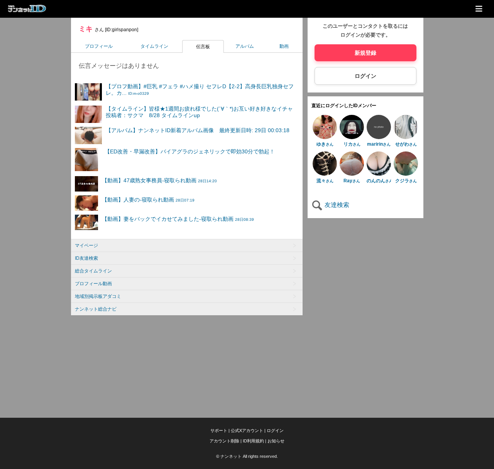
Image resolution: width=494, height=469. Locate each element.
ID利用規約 (253, 441)
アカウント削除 (224, 441)
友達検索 (336, 205)
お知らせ (275, 441)
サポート (218, 430)
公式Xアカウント (247, 430)
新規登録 (365, 53)
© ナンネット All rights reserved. (247, 456)
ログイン (365, 76)
